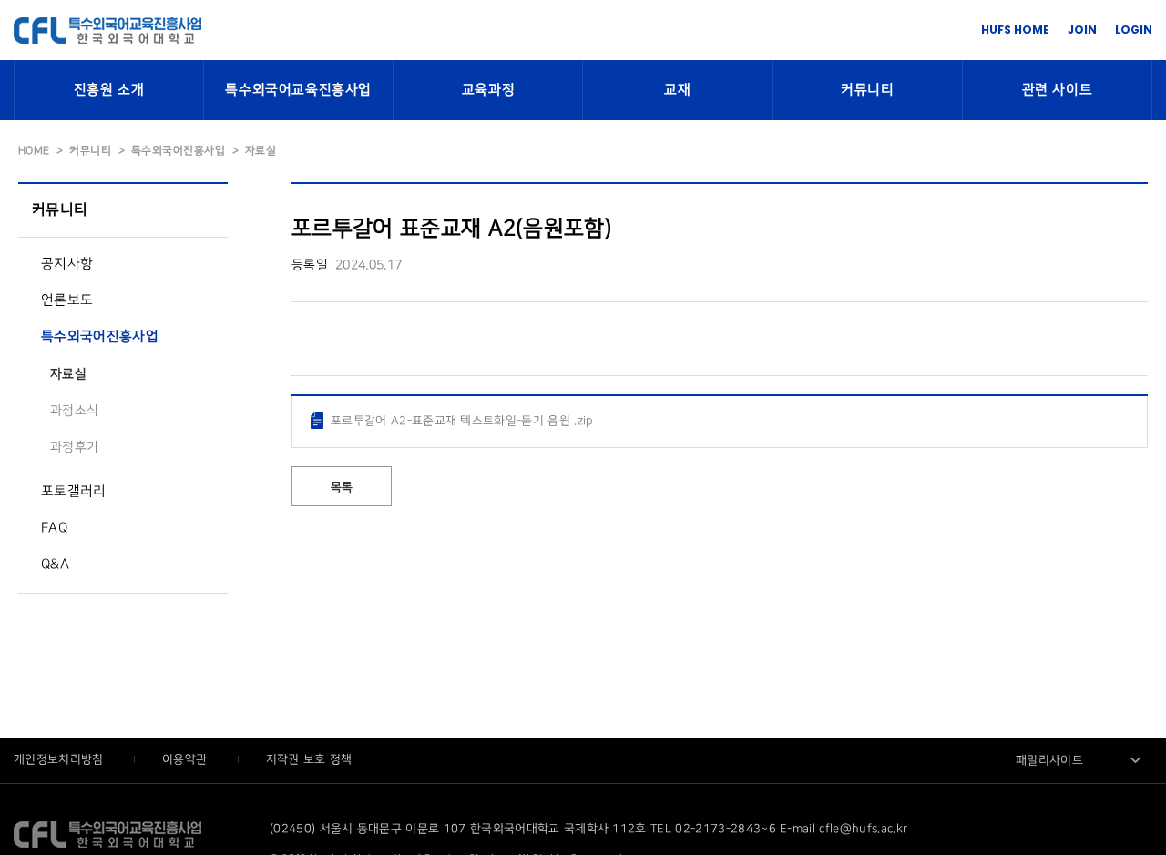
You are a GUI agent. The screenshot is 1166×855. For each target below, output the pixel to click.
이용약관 (186, 759)
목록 (342, 487)
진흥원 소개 (109, 90)
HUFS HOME (1015, 29)
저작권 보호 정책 (309, 759)
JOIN (1082, 29)
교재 (677, 90)
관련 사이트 (1057, 90)
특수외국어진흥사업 (100, 337)
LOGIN (1133, 29)
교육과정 (488, 90)
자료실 (68, 374)
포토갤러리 (74, 491)
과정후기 (74, 446)
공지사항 (67, 264)
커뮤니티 (867, 90)
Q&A (55, 564)
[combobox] (1079, 760)
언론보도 (67, 300)
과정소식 (74, 410)
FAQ (54, 528)
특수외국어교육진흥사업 (298, 90)
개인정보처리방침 (60, 759)
